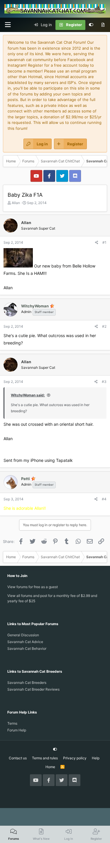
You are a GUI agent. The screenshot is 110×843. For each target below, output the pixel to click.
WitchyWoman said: (28, 395)
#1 (104, 242)
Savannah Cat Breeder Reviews (33, 689)
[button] (7, 25)
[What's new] (103, 25)
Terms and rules (45, 758)
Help (95, 758)
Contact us (18, 758)
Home (50, 767)
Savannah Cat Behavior (26, 648)
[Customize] (91, 25)
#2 (104, 326)
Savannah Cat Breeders (26, 682)
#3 (104, 381)
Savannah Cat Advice (25, 642)
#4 (104, 499)
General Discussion (23, 635)
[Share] (96, 242)
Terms (12, 723)
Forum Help (16, 730)
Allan (16, 203)
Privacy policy (75, 758)
